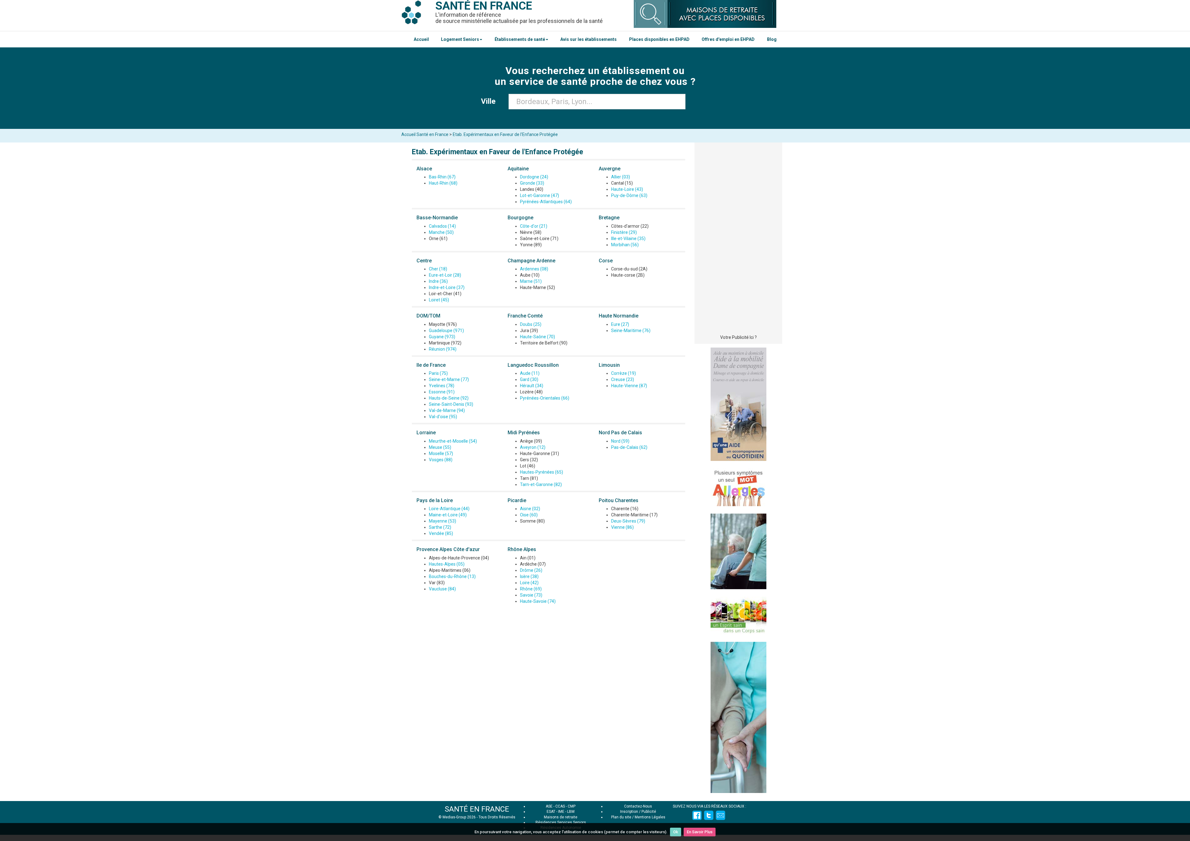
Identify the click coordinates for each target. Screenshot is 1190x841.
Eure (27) (620, 324)
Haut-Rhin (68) (443, 183)
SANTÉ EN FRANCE (477, 809)
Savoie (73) (531, 595)
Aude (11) (530, 373)
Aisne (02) (530, 508)
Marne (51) (531, 281)
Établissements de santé (520, 39)
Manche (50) (441, 232)
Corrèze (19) (623, 373)
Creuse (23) (622, 379)
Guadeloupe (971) (446, 330)
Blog (772, 39)
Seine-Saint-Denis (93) (451, 404)
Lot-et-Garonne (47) (539, 195)
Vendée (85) (441, 533)
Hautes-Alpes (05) (447, 564)
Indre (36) (438, 281)
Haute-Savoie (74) (538, 601)
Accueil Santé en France (424, 134)
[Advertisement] (738, 240)
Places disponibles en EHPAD (659, 39)
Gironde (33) (532, 183)
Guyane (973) (442, 336)
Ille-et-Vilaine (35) (628, 238)
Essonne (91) (442, 391)
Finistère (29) (624, 232)
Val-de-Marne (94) (447, 410)
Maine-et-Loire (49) (448, 514)
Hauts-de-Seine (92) (449, 398)
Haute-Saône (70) (537, 336)
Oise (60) (529, 514)
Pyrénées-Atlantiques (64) (546, 201)
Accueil (421, 39)
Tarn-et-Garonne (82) (541, 484)
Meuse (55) (440, 447)
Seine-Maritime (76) (630, 330)
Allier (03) (620, 176)
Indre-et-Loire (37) (447, 287)
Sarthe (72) (440, 527)
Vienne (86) (622, 527)
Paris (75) (438, 373)
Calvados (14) (442, 226)
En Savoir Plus (699, 832)
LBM (571, 811)
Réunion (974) (442, 349)
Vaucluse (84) (442, 588)
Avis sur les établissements (588, 39)
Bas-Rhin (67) (442, 176)
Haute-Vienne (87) (629, 385)
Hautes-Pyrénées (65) (541, 472)
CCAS (560, 806)
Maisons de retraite (560, 817)
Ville (490, 101)
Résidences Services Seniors (561, 822)
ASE (549, 806)
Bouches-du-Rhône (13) (452, 576)
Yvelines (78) (441, 385)
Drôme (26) (531, 570)
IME (561, 811)
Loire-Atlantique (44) (449, 508)
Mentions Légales (650, 817)
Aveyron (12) (532, 447)
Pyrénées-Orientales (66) (544, 398)
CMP (571, 806)
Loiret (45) (439, 299)
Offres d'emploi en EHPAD (728, 39)
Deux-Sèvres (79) (628, 521)
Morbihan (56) (625, 244)
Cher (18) (438, 268)
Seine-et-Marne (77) (449, 379)
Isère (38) (529, 576)
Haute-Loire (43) (627, 189)
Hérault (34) (531, 385)
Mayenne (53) (442, 521)
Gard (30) (529, 379)
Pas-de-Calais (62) (629, 447)
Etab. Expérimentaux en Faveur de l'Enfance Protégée (505, 134)
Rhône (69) (531, 588)
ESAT (551, 811)
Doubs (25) (530, 324)
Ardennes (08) (534, 268)
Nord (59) (620, 441)
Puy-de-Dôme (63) (629, 195)
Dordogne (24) (534, 176)
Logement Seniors (460, 39)
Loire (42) (529, 582)
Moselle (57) (441, 453)
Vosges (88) (440, 459)
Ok (675, 832)
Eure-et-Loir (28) (445, 275)
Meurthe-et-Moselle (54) (453, 441)
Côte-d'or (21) (533, 226)
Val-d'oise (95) (443, 416)
